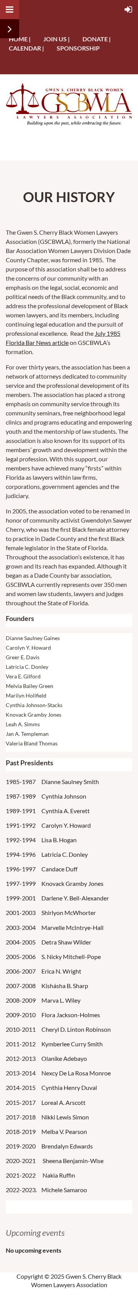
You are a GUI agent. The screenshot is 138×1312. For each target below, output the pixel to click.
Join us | (56, 38)
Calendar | (26, 48)
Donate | (96, 38)
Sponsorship (78, 48)
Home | (20, 38)
